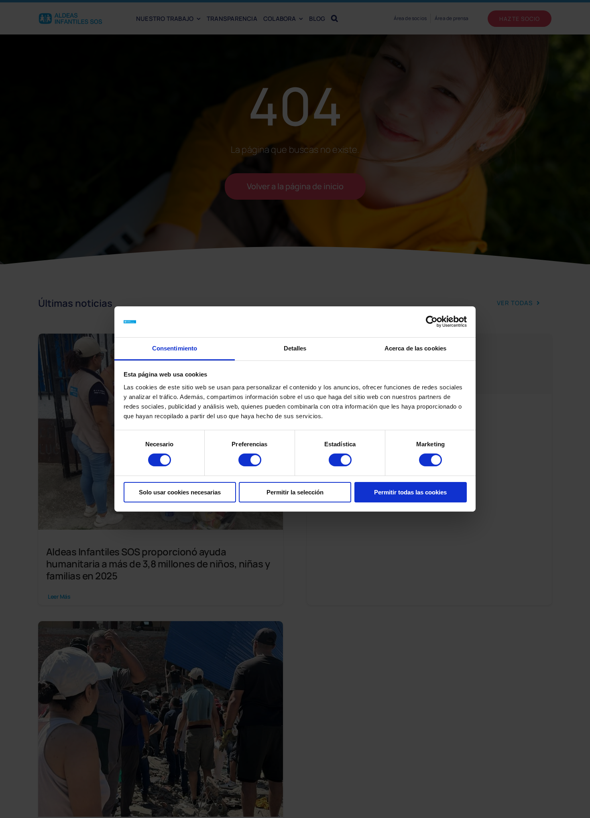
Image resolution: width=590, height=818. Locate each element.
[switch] (249, 460)
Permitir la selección (295, 492)
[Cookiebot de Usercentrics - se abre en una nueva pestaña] (432, 322)
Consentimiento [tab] (174, 348)
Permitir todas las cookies (410, 492)
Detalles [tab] (295, 348)
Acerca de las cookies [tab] (415, 348)
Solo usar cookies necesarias (180, 492)
